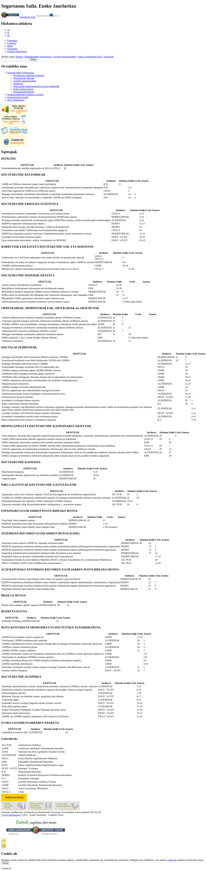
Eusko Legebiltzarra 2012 (90, 56)
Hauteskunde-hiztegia (23, 92)
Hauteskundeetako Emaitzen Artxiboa (25, 94)
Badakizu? (18, 83)
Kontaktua (12, 40)
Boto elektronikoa (15, 100)
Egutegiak (109, 56)
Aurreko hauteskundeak (64, 56)
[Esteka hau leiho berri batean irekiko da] (40, 809)
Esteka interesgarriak (23, 89)
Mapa (10, 46)
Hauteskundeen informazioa (38, 56)
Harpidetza (12, 48)
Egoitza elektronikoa (17, 51)
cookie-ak (172, 860)
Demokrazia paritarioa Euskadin (28, 75)
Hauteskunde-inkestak (24, 78)
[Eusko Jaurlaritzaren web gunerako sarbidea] (10, 17)
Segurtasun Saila (27, 17)
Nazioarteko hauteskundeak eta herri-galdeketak (36, 86)
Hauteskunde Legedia (17, 97)
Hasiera (19, 56)
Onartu (5, 863)
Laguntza (11, 43)
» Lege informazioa (10, 815)
